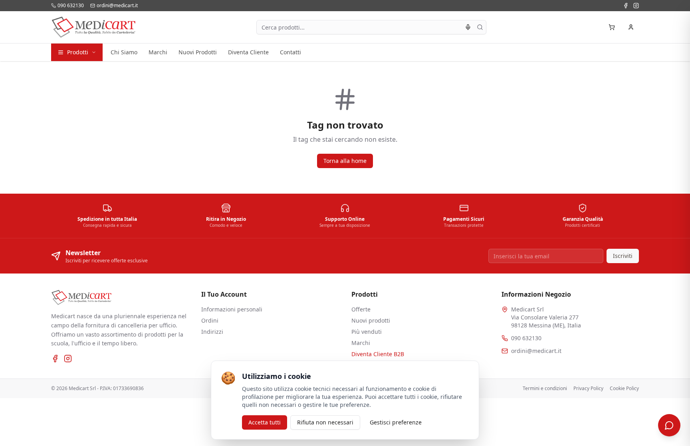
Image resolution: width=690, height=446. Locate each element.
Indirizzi (212, 331)
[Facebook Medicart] (626, 5)
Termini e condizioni (545, 388)
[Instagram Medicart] (636, 5)
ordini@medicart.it (536, 351)
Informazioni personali (231, 309)
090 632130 (526, 338)
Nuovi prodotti (370, 320)
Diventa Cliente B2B (377, 354)
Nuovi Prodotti (197, 52)
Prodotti (77, 52)
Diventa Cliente (248, 52)
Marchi (158, 52)
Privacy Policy (588, 388)
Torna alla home (345, 161)
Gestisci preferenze (396, 422)
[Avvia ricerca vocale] (468, 27)
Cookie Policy (624, 388)
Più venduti (366, 331)
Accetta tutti (264, 422)
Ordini (209, 320)
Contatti (290, 52)
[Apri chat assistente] (669, 425)
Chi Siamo (124, 52)
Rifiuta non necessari (325, 422)
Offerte (361, 309)
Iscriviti (622, 256)
